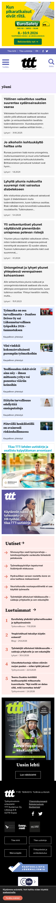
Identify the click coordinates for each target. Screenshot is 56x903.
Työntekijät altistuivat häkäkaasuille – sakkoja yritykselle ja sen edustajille (31, 650)
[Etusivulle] (29, 63)
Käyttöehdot (34, 807)
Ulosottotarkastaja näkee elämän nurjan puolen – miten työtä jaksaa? (30, 664)
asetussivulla (9, 892)
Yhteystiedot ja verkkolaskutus (40, 851)
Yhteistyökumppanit (38, 801)
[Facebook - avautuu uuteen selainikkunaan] (33, 814)
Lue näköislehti (28, 774)
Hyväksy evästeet (13, 898)
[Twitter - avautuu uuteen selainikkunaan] (40, 814)
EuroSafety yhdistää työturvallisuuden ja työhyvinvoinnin (31, 621)
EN (37, 51)
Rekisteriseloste (36, 804)
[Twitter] (47, 51)
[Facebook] (43, 51)
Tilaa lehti (11, 51)
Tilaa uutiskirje (25, 51)
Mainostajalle (16, 853)
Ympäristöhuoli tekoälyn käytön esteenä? (28, 635)
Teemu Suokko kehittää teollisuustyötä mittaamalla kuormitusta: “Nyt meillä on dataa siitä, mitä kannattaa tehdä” (29, 682)
